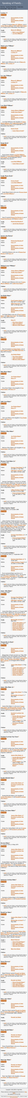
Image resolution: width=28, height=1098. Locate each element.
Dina (13, 320)
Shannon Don (18, 946)
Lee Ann (17, 33)
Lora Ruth (19, 154)
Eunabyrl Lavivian (13, 709)
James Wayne (7, 26)
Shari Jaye (17, 943)
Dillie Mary (16, 470)
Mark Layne (18, 32)
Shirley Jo (17, 629)
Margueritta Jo (13, 615)
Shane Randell (18, 942)
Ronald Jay (17, 624)
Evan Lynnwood (18, 493)
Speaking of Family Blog (11, 7)
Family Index (20, 7)
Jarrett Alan (17, 223)
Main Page (2, 7)
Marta (5, 934)
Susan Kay (17, 627)
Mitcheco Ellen (18, 325)
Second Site (15, 1096)
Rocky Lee (17, 625)
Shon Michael (18, 944)
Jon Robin (16, 349)
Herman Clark (16, 467)
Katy (13, 242)
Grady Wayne (18, 130)
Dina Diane (17, 322)
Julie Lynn (17, 323)
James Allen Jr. (18, 622)
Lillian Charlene (13, 485)
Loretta (14, 52)
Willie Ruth (15, 303)
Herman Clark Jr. (7, 525)
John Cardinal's (9, 1096)
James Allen (16, 664)
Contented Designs (14, 1097)
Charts (9, 8)
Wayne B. (17, 24)
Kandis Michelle (18, 716)
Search (14, 8)
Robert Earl (6, 218)
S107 (5, 39)
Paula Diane (17, 628)
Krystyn (16, 720)
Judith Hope (21, 26)
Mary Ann (17, 935)
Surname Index (3, 8)
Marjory (18, 218)
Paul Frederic (16, 300)
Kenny (8, 124)
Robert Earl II (17, 217)
